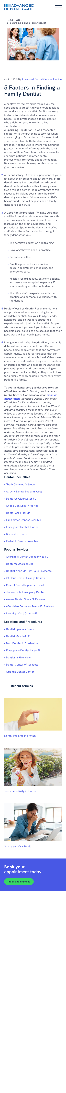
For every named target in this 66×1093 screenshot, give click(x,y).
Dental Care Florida (18, 513)
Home (10, 19)
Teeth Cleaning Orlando (20, 484)
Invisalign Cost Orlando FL (22, 613)
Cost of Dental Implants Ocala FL (26, 585)
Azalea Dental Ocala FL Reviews (25, 599)
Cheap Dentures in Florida (22, 506)
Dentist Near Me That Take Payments (29, 571)
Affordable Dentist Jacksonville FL (27, 556)
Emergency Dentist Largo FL (23, 650)
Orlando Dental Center (20, 671)
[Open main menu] (58, 7)
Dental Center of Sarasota (22, 664)
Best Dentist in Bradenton (22, 643)
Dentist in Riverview (18, 657)
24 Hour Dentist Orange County (25, 578)
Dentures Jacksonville (20, 564)
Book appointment (19, 881)
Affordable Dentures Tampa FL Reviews (30, 606)
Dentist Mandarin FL (18, 636)
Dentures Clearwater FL (21, 498)
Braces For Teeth (16, 534)
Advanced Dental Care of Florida (42, 79)
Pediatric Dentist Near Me (22, 541)
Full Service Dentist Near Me (23, 520)
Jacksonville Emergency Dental (25, 592)
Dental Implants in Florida (20, 735)
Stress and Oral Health (18, 846)
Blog (18, 19)
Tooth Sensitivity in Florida (20, 791)
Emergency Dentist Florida (22, 527)
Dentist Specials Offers (20, 629)
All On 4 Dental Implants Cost (24, 491)
